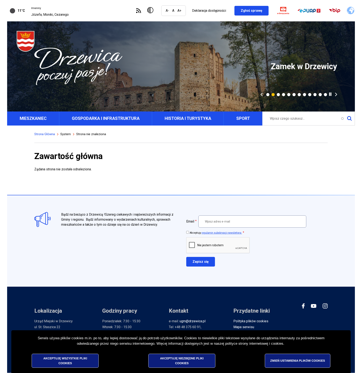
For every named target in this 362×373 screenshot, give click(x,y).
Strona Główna (44, 134)
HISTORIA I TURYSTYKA (188, 118)
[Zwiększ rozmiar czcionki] (179, 11)
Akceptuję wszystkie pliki (65, 361)
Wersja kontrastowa (151, 10)
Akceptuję (216, 232)
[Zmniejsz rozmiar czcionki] (167, 11)
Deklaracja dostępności (209, 11)
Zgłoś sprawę (255, 11)
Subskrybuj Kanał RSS (138, 10)
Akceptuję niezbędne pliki (182, 361)
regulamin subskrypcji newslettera (222, 232)
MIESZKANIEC (33, 118)
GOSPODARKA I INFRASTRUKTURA (106, 118)
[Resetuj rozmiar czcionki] (173, 11)
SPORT (243, 118)
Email (190, 221)
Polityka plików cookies (250, 321)
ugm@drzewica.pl (193, 321)
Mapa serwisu (243, 327)
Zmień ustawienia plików (297, 360)
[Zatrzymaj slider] (330, 94)
